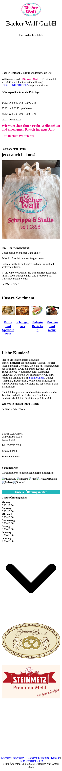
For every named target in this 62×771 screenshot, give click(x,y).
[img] (31, 8)
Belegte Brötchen (37, 326)
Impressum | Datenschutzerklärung (31, 757)
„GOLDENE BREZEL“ (15, 85)
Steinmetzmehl (36, 377)
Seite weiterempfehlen (31, 760)
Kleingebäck (22, 324)
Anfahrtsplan (8, 462)
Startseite (6, 757)
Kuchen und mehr (52, 326)
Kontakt (55, 757)
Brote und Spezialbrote (8, 327)
